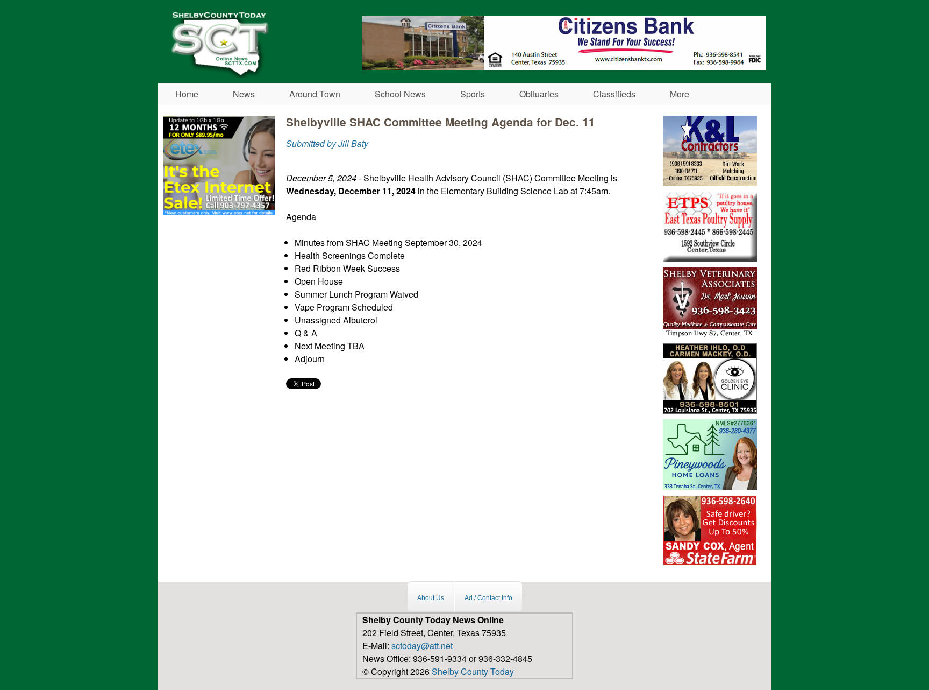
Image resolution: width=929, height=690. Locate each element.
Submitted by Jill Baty (327, 143)
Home (186, 94)
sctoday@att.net (422, 645)
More (679, 94)
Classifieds (614, 94)
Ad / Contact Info (488, 598)
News (244, 94)
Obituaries (539, 94)
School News (400, 94)
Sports (472, 94)
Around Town (314, 94)
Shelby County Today (473, 671)
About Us (430, 598)
